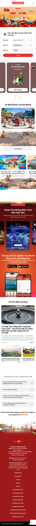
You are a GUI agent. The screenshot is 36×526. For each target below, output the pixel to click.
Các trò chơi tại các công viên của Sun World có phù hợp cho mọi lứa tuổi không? (16, 396)
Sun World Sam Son (18, 500)
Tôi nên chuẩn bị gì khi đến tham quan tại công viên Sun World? (14, 404)
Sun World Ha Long (18, 496)
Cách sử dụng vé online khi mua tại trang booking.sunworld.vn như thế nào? (15, 382)
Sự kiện (18, 483)
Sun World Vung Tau (18, 516)
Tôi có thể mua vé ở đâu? (10, 389)
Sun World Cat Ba (18, 489)
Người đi (5, 50)
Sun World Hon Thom (18, 503)
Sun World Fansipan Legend (18, 513)
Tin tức (18, 479)
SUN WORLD (17, 473)
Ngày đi (5, 45)
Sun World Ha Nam (18, 493)
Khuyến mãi (18, 476)
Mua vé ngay (18, 90)
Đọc (31, 342)
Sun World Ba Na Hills (18, 506)
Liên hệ (18, 486)
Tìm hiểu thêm (18, 149)
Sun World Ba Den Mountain (18, 510)
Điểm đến (5, 40)
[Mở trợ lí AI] (32, 67)
